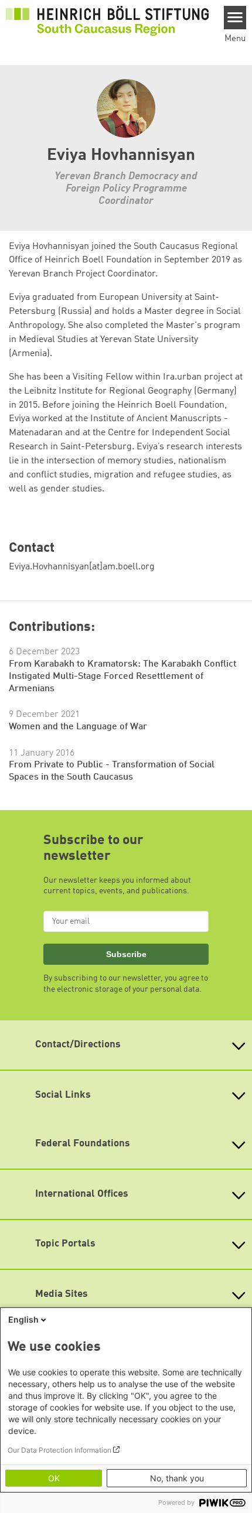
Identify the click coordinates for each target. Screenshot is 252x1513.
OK (54, 1478)
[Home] (107, 20)
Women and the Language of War (78, 727)
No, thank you (177, 1478)
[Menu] (235, 17)
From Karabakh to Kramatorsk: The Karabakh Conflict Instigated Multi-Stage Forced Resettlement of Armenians (122, 676)
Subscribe (126, 954)
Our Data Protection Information (59, 1450)
